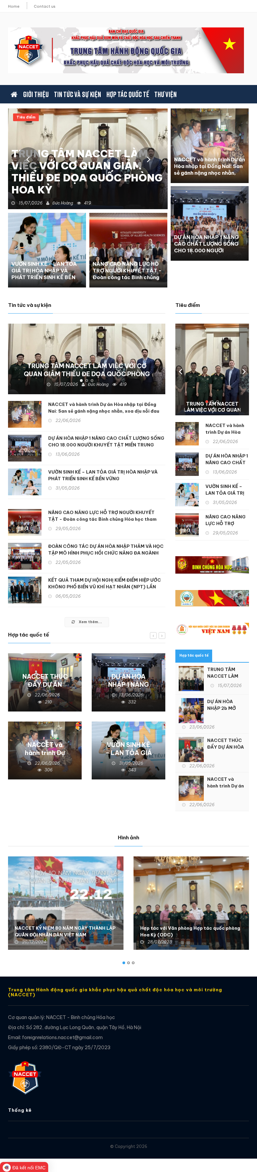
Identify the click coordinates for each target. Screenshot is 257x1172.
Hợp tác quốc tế (127, 94)
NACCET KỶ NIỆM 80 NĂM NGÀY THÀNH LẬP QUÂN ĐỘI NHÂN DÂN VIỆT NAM (65, 931)
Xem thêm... (90, 621)
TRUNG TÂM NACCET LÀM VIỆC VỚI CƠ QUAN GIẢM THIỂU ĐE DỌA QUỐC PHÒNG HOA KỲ (87, 172)
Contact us (45, 6)
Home (13, 6)
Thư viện (165, 94)
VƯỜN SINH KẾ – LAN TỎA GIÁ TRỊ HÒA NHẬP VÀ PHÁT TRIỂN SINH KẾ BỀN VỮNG (44, 274)
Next (147, 159)
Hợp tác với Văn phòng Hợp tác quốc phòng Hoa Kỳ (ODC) (190, 931)
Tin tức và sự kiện (77, 94)
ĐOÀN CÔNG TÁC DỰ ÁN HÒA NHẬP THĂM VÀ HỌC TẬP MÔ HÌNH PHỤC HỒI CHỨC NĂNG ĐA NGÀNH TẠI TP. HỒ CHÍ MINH (106, 552)
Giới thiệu (36, 94)
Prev (28, 159)
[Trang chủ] (14, 94)
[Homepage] (24, 1074)
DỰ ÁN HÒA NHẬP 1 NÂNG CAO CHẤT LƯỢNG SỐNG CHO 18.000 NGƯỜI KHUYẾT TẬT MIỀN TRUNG (208, 247)
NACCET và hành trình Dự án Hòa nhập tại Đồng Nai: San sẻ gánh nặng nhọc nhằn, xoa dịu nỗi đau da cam (209, 169)
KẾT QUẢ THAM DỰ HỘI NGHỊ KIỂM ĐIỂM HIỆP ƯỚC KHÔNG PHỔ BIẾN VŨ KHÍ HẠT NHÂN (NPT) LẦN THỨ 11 (104, 586)
